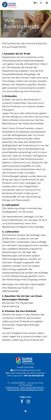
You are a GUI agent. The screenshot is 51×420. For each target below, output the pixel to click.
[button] (47, 3)
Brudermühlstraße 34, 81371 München (26, 373)
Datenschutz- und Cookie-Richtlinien (25, 387)
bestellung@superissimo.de (27, 370)
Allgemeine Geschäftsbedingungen (25, 389)
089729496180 (26, 367)
